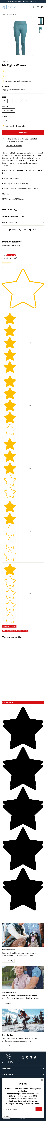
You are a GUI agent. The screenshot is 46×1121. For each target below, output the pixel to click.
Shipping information (13, 217)
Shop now (7, 1003)
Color (5, 106)
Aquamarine (8, 110)
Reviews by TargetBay (11, 245)
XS (5, 101)
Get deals (7, 1046)
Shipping (5, 90)
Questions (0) (12, 258)
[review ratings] (3, 76)
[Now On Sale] (23, 1020)
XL (27, 101)
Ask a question (13, 81)
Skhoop (5, 61)
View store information (14, 146)
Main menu (7, 1074)
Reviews (7, 702)
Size (4, 97)
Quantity (7, 116)
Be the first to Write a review (16, 631)
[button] (3, 81)
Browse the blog (8, 961)
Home (3, 14)
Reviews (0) (11, 255)
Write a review (26, 81)
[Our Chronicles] (23, 935)
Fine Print (7, 1068)
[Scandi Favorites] (23, 977)
